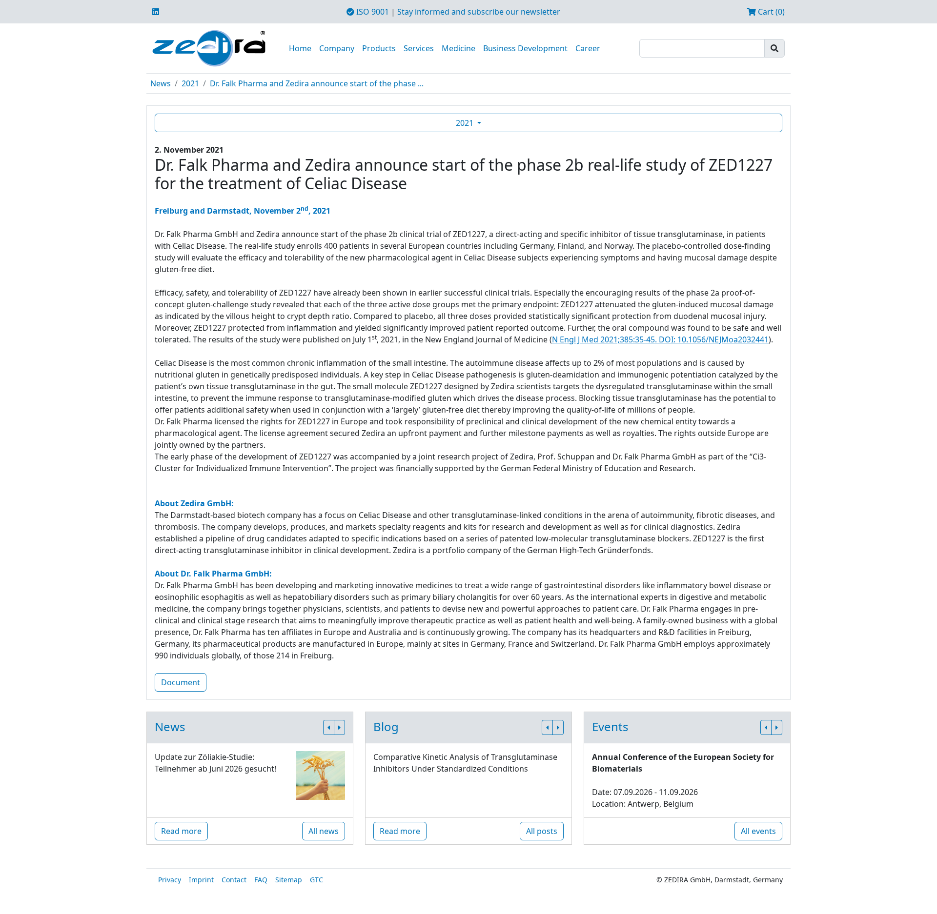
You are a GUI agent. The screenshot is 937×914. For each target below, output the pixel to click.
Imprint (201, 879)
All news (323, 831)
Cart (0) (770, 11)
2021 (190, 83)
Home (300, 48)
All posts (541, 831)
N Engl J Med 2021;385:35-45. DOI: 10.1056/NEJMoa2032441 (660, 339)
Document (180, 682)
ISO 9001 (371, 11)
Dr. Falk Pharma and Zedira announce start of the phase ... (317, 83)
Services (419, 48)
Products (379, 48)
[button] (328, 727)
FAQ (260, 879)
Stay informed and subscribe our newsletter (478, 11)
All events (758, 831)
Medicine (458, 48)
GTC (316, 879)
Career (587, 48)
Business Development (525, 48)
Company (336, 48)
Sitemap (288, 879)
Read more (181, 831)
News (160, 83)
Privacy (169, 879)
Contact (234, 879)
